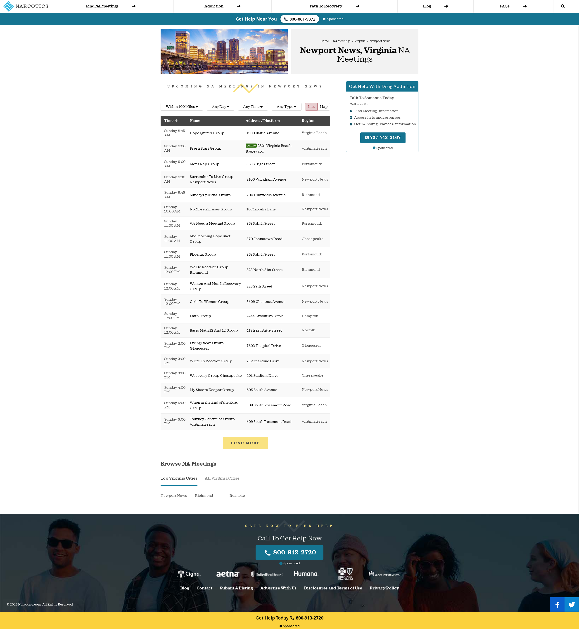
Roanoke (237, 495)
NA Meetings (341, 41)
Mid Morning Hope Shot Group (210, 239)
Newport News (174, 495)
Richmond (204, 495)
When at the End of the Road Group (214, 405)
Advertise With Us (278, 588)
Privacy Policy (384, 588)
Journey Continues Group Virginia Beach (212, 422)
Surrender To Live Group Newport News (211, 179)
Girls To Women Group (210, 301)
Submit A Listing (236, 588)
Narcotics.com (29, 604)
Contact (204, 588)
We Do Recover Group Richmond (209, 270)
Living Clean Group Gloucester (207, 346)
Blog (427, 6)
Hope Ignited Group (207, 133)
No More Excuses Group (211, 209)
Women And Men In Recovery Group (215, 286)
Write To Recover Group (211, 361)
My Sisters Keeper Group (212, 390)
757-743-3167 (385, 137)
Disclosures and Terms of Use (333, 588)
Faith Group (200, 316)
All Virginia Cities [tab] (222, 478)
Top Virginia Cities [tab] (179, 478)
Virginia (359, 41)
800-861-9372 (303, 19)
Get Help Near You (256, 19)
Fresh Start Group (205, 148)
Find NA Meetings (102, 6)
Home (324, 41)
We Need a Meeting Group (212, 223)
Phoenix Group (203, 254)
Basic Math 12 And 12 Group (214, 330)
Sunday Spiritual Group (210, 195)
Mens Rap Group (204, 164)
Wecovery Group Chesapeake (216, 375)
